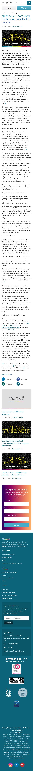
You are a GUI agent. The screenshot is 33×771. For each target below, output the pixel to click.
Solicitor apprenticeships (9, 595)
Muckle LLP (19, 732)
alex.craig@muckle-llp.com (10, 327)
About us (5, 568)
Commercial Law (17, 449)
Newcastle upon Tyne (15, 750)
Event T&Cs (14, 730)
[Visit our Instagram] (10, 765)
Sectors (4, 560)
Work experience (7, 598)
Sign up (16, 525)
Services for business (8, 554)
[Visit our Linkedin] (16, 765)
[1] (5, 103)
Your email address (11, 515)
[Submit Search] (29, 3)
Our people (6, 538)
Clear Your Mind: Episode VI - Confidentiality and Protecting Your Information (15, 443)
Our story (4, 575)
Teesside (6, 752)
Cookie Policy (17, 728)
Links (21, 730)
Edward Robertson (19, 758)
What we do (6, 550)
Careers (4, 585)
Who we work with (7, 578)
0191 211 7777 (13, 644)
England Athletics (17, 417)
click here (11, 330)
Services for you (7, 557)
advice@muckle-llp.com (16, 651)
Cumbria (25, 750)
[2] (26, 149)
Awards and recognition (9, 572)
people (4, 546)
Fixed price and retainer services (12, 563)
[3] (4, 282)
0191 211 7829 (14, 325)
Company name (9, 508)
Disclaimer (26, 728)
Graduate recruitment (8, 592)
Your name (8, 500)
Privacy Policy (6, 728)
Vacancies (5, 590)
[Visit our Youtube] (22, 765)
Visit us (4, 581)
